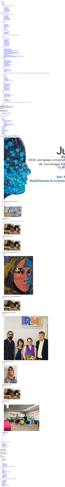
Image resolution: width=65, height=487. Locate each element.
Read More (3, 205)
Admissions (3, 57)
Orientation (5, 71)
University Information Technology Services (8, 466)
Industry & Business (7, 94)
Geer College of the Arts (7, 49)
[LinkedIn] (33, 444)
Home (3, 118)
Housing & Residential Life (8, 83)
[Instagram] (33, 445)
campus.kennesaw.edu (7, 11)
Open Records (4, 484)
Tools (4, 122)
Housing (3, 470)
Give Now (3, 134)
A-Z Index (3, 4)
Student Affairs (6, 77)
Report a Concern (4, 482)
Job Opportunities (4, 473)
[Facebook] (33, 443)
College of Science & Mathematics (9, 53)
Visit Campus (6, 69)
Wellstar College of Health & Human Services (10, 56)
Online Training (4, 126)
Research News (6, 99)
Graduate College (6, 54)
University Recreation (7, 85)
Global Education (4, 475)
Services (3, 119)
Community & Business (7, 10)
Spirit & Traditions (6, 88)
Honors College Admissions (8, 62)
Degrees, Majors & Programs (6, 471)
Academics (3, 36)
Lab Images (3, 129)
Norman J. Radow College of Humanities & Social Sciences (12, 52)
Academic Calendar (6, 43)
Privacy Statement (4, 480)
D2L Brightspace (4, 465)
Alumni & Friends (6, 9)
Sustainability (4, 476)
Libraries (3, 469)
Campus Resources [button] (5, 5)
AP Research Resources (7, 121)
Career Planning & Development (8, 80)
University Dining (6, 84)
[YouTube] (33, 446)
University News (6, 24)
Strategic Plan (6, 25)
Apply (1, 105)
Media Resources (4, 460)
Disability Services (6, 79)
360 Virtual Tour (6, 125)
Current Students (6, 7)
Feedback (3, 483)
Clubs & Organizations (7, 87)
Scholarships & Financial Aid (8, 64)
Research (3, 90)
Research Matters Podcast (7, 100)
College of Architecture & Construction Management (11, 50)
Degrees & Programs (7, 39)
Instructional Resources (5, 120)
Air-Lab (3, 127)
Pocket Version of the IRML (8, 123)
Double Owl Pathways (7, 42)
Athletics (3, 103)
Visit (2, 1)
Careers (5, 28)
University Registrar (7, 65)
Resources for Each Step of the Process (9, 124)
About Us (3, 128)
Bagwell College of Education (8, 51)
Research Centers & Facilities (8, 95)
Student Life (4, 74)
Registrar (3, 472)
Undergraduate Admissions (7, 60)
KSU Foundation (6, 33)
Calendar (3, 3)
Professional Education (7, 66)
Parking (3, 459)
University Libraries (6, 44)
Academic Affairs (6, 40)
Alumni (5, 27)
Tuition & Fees (6, 63)
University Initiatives (7, 26)
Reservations (4, 132)
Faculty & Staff (6, 16)
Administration (6, 32)
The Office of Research (7, 93)
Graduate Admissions (7, 61)
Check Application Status (7, 70)
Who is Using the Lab (5, 130)
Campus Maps (4, 458)
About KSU (4, 21)
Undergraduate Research (7, 96)
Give (2, 2)
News (3, 131)
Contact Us (3, 133)
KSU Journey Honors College (8, 55)
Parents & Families (6, 8)
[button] (6, 106)
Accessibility (4, 477)
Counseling (5, 78)
